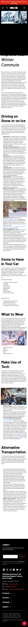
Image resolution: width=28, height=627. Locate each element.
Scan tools (6, 419)
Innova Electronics (8, 421)
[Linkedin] (3, 569)
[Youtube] (17, 569)
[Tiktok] (20, 569)
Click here (13, 586)
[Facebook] (14, 569)
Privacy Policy (21, 561)
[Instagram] (10, 569)
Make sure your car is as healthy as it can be (14, 226)
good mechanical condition (10, 219)
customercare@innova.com (16, 589)
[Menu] (3, 8)
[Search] (6, 8)
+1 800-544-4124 (13, 584)
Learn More (14, 3)
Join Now (22, 556)
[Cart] (24, 8)
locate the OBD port (17, 434)
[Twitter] (7, 569)
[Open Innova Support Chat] (24, 623)
